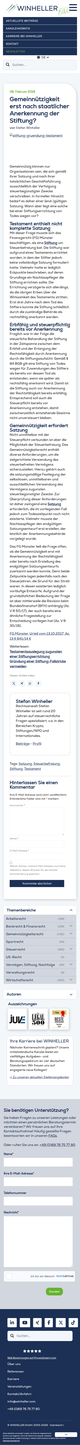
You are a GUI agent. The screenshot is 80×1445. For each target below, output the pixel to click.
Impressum (56, 1425)
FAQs (52, 1135)
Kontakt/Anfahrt (19, 1394)
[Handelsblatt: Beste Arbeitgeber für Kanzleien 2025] (59, 1019)
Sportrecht (14, 941)
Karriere (13, 1379)
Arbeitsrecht (16, 918)
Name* (8, 1154)
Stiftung (16, 768)
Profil (37, 743)
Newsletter (15, 51)
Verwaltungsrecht (20, 972)
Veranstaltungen (19, 1386)
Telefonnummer (15, 1193)
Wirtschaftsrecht (19, 980)
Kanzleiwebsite (18, 28)
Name (14, 838)
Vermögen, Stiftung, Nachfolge (30, 965)
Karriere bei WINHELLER (24, 36)
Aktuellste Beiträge (22, 20)
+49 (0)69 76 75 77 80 (57, 1145)
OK (66, 1434)
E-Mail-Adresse (19, 850)
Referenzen (15, 1371)
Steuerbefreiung (46, 763)
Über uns (13, 1364)
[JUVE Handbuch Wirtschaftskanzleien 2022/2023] (17, 1019)
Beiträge (23, 743)
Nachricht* (11, 1212)
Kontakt (12, 43)
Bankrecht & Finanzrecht (25, 926)
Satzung (25, 763)
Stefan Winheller (28, 128)
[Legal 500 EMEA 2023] (38, 1019)
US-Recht (14, 957)
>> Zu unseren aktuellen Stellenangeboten (39, 1077)
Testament (32, 768)
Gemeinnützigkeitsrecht (24, 934)
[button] (14, 683)
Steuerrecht (15, 949)
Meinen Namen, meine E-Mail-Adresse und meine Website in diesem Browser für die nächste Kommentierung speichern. (37, 869)
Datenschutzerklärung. (11, 1441)
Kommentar (17, 805)
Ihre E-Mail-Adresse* (19, 1173)
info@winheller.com (21, 1401)
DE (43, 57)
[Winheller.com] (40, 10)
